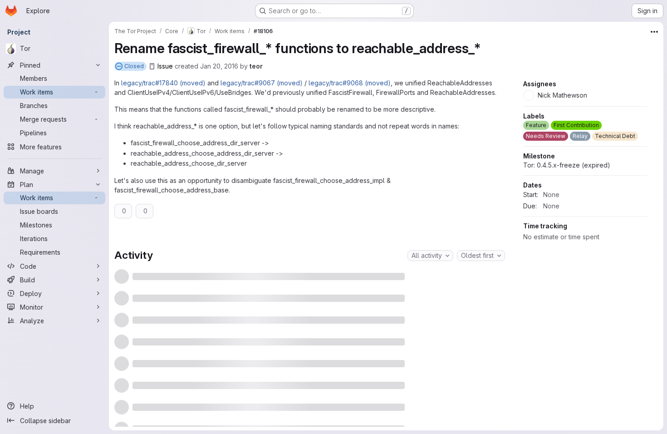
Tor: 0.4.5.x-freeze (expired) (566, 251)
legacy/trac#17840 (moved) (163, 83)
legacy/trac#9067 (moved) (262, 83)
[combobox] (430, 255)
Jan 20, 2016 (219, 66)
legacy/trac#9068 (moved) (350, 83)
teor (256, 66)
